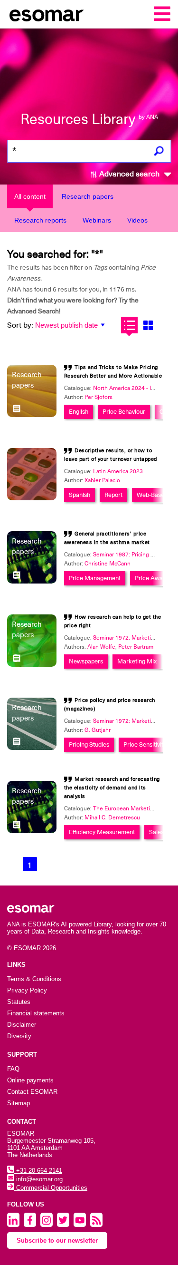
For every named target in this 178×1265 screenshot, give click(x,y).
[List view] (129, 325)
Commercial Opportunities (50, 1187)
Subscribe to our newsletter (57, 1240)
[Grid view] (148, 325)
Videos (137, 220)
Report (113, 495)
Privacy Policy (27, 990)
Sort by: (20, 325)
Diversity (19, 1036)
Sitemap (18, 1103)
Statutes (18, 1001)
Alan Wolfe (101, 647)
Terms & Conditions (34, 979)
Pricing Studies (89, 744)
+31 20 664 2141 (38, 1170)
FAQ (13, 1068)
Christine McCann (107, 563)
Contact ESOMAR (32, 1091)
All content (30, 196)
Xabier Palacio (102, 480)
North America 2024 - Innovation (135, 388)
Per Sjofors (98, 397)
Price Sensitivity (144, 744)
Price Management (95, 578)
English (78, 412)
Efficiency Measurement (102, 832)
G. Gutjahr (97, 730)
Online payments (30, 1080)
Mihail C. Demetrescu (112, 817)
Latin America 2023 (118, 471)
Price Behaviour (124, 412)
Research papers (87, 196)
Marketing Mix (137, 661)
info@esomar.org (38, 1179)
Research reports (40, 220)
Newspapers (86, 661)
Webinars (97, 220)
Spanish (79, 495)
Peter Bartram (135, 647)
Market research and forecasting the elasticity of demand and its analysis (112, 788)
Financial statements (36, 1013)
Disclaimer (21, 1024)
